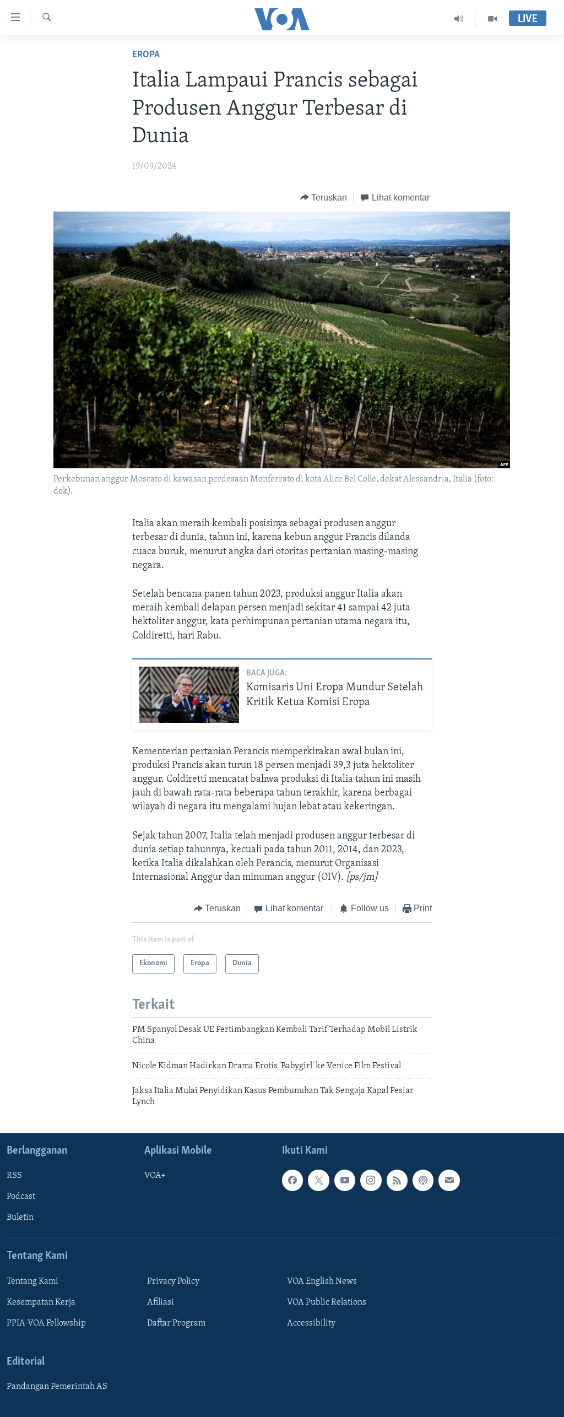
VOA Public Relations (326, 1302)
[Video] (492, 18)
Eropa (146, 55)
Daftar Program (176, 1323)
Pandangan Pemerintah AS (57, 1386)
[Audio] (459, 18)
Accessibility (311, 1323)
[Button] (324, 198)
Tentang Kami (32, 1281)
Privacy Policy (173, 1281)
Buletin (20, 1217)
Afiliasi (160, 1302)
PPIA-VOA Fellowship (46, 1323)
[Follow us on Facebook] (292, 1180)
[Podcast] (423, 1180)
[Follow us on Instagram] (370, 1180)
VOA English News (322, 1281)
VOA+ (155, 1175)
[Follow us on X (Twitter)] (318, 1180)
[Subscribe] (448, 1180)
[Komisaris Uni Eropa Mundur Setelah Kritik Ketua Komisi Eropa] (189, 695)
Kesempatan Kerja (41, 1302)
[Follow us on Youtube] (344, 1180)
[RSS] (397, 1180)
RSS (14, 1175)
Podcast (21, 1196)
